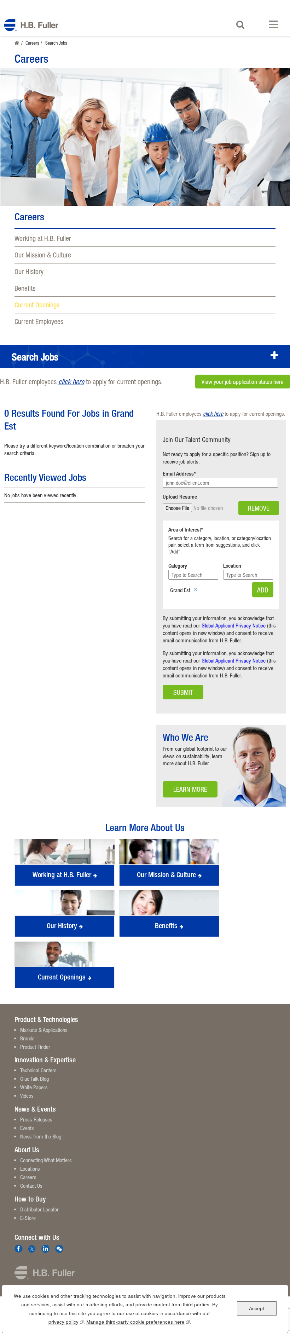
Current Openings (36, 305)
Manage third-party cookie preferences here (138, 1321)
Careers (32, 43)
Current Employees (38, 321)
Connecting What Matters (46, 1160)
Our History (29, 271)
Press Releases (36, 1119)
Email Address (178, 473)
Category (177, 565)
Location (232, 565)
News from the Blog (40, 1136)
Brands (27, 1038)
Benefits (24, 288)
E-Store (28, 1218)
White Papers (34, 1087)
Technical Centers (38, 1070)
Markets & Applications (44, 1030)
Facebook (18, 1249)
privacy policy (65, 1321)
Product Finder (35, 1047)
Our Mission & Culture (42, 255)
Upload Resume (180, 496)
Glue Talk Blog (34, 1078)
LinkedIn (45, 1249)
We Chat (59, 1249)
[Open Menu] (274, 24)
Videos (27, 1095)
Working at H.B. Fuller (42, 238)
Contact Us (31, 1185)
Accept (256, 1308)
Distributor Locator (39, 1209)
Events (27, 1128)
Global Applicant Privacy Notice (234, 625)
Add (262, 590)
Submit (183, 692)
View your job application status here (243, 381)
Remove (258, 508)
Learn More (185, 791)
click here (71, 381)
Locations (30, 1168)
